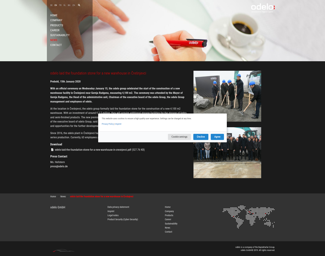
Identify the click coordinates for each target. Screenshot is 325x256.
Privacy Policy (108, 124)
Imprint (118, 124)
